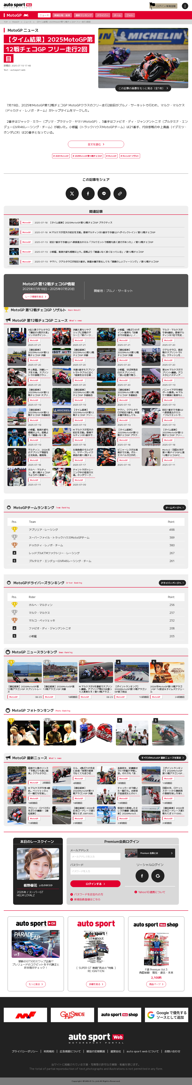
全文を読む (94, 144)
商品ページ (154, 984)
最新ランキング (84, 15)
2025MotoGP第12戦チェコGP (88, 155)
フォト (129, 15)
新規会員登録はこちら (87, 899)
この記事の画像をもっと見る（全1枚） (141, 88)
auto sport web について (143, 1051)
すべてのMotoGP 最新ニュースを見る (161, 757)
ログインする (94, 884)
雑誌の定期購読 (95, 1051)
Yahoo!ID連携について (151, 892)
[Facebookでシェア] (88, 193)
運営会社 (115, 1051)
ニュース (44, 15)
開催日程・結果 (62, 15)
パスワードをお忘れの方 (88, 894)
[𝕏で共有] (72, 193)
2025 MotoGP (62, 155)
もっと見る (34, 984)
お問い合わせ (172, 1051)
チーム (117, 15)
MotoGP (112, 155)
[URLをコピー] (120, 193)
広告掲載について (70, 1051)
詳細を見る (94, 984)
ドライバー (102, 15)
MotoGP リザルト (131, 155)
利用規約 (49, 1051)
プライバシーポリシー (25, 1051)
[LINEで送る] (104, 193)
